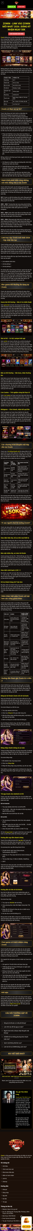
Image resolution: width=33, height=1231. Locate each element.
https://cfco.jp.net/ (12, 1209)
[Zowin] (16, 2)
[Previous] (1, 1071)
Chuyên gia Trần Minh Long (23, 1097)
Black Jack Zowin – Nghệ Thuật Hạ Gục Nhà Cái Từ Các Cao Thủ (16, 1076)
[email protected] (10, 1218)
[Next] (31, 1071)
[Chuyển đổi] (2, 1023)
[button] (2, 2)
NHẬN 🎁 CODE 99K (26, 1226)
